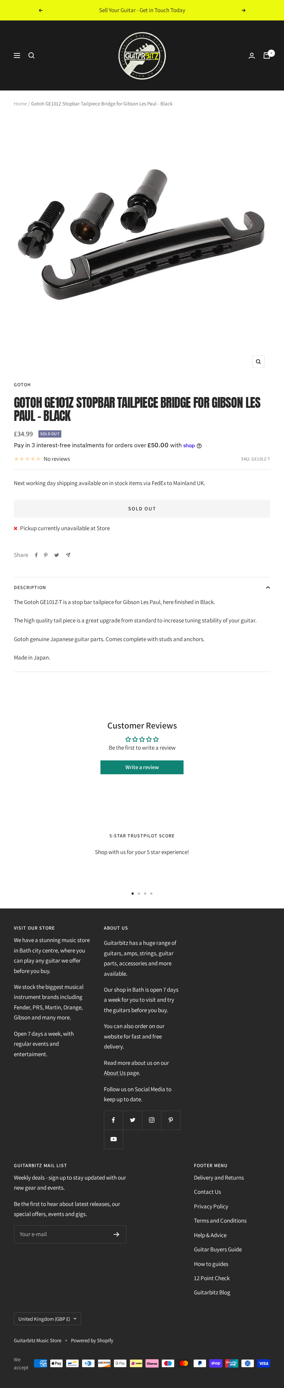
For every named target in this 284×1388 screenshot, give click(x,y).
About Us (115, 1073)
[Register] (116, 1234)
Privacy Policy (211, 1206)
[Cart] (266, 55)
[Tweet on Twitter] (57, 555)
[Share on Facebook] (36, 555)
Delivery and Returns (219, 1177)
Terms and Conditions (220, 1220)
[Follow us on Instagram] (151, 1120)
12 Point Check (212, 1278)
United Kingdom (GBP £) (44, 1319)
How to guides (211, 1264)
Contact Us (207, 1192)
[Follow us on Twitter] (132, 1120)
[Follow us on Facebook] (113, 1120)
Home (20, 103)
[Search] (31, 55)
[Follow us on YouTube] (113, 1139)
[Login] (252, 56)
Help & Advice (210, 1235)
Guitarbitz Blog (212, 1292)
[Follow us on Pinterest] (170, 1120)
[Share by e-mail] (68, 555)
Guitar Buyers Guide (218, 1249)
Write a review (142, 767)
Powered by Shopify (92, 1340)
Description (30, 587)
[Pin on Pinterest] (45, 555)
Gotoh (22, 384)
